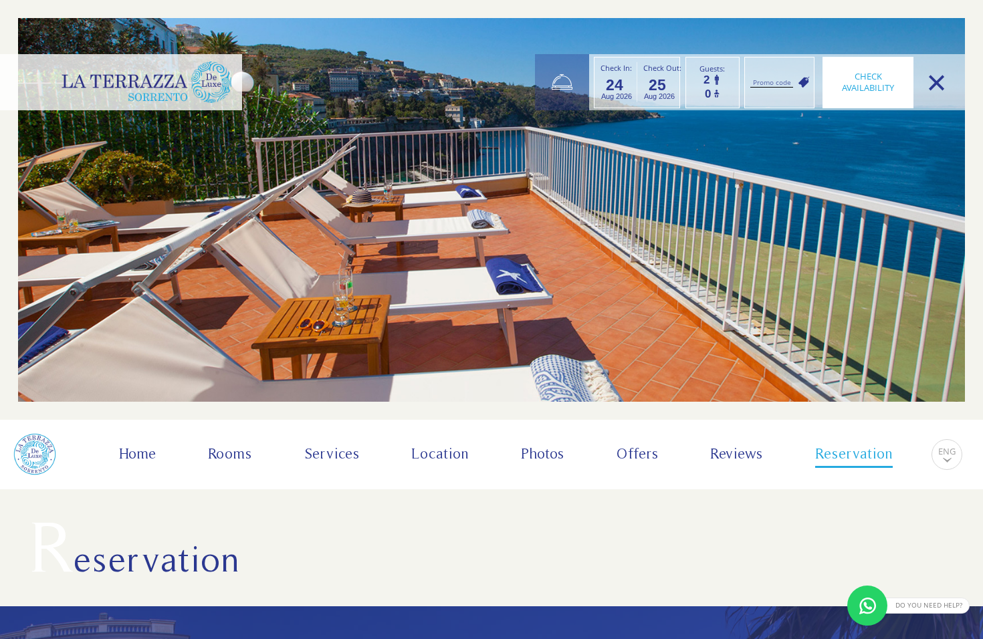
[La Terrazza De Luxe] (146, 82)
